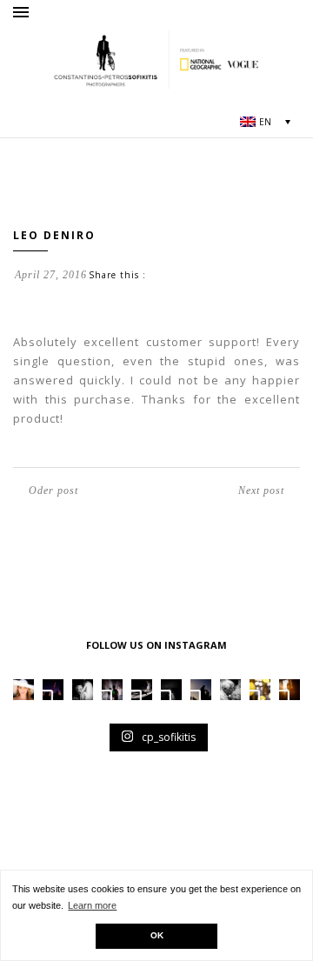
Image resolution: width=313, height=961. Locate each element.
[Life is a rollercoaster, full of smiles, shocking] (171, 689)
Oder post (53, 490)
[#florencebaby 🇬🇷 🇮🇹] (112, 689)
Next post (261, 490)
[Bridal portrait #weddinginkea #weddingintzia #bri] (23, 689)
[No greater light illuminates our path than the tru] (82, 689)
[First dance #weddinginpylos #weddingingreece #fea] (260, 689)
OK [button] (156, 935)
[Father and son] (230, 689)
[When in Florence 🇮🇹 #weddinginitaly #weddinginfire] (141, 689)
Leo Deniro (54, 235)
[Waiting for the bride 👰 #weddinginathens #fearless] (200, 689)
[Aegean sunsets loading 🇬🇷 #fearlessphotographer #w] (53, 689)
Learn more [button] (92, 905)
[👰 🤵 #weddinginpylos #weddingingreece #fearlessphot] (289, 689)
